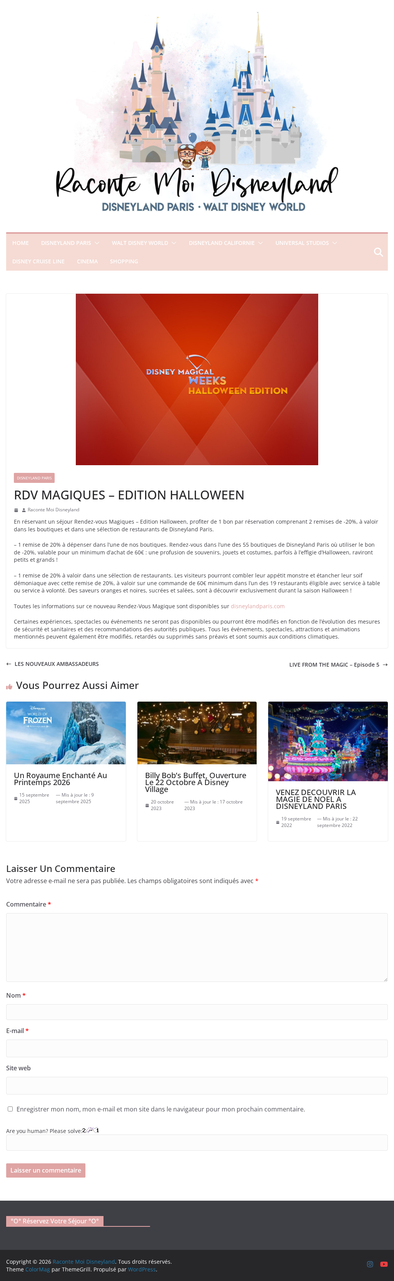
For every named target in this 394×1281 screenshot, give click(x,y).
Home (20, 242)
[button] (95, 243)
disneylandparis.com (258, 606)
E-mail (17, 1030)
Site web (18, 1068)
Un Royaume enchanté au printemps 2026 (60, 778)
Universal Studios (302, 242)
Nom (16, 995)
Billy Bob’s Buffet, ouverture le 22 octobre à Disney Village (195, 782)
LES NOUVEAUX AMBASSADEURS (57, 663)
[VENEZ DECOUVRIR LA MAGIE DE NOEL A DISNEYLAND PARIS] (328, 705)
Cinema (87, 261)
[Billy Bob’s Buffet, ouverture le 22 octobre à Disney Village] (197, 705)
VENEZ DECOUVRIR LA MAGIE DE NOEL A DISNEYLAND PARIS (316, 799)
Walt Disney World (140, 242)
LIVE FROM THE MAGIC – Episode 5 (334, 664)
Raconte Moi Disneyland (53, 510)
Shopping (124, 261)
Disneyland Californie (222, 242)
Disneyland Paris (66, 242)
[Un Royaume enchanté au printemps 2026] (66, 705)
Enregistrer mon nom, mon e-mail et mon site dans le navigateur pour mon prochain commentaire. (161, 1109)
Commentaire (28, 904)
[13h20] (16, 510)
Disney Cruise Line (38, 261)
